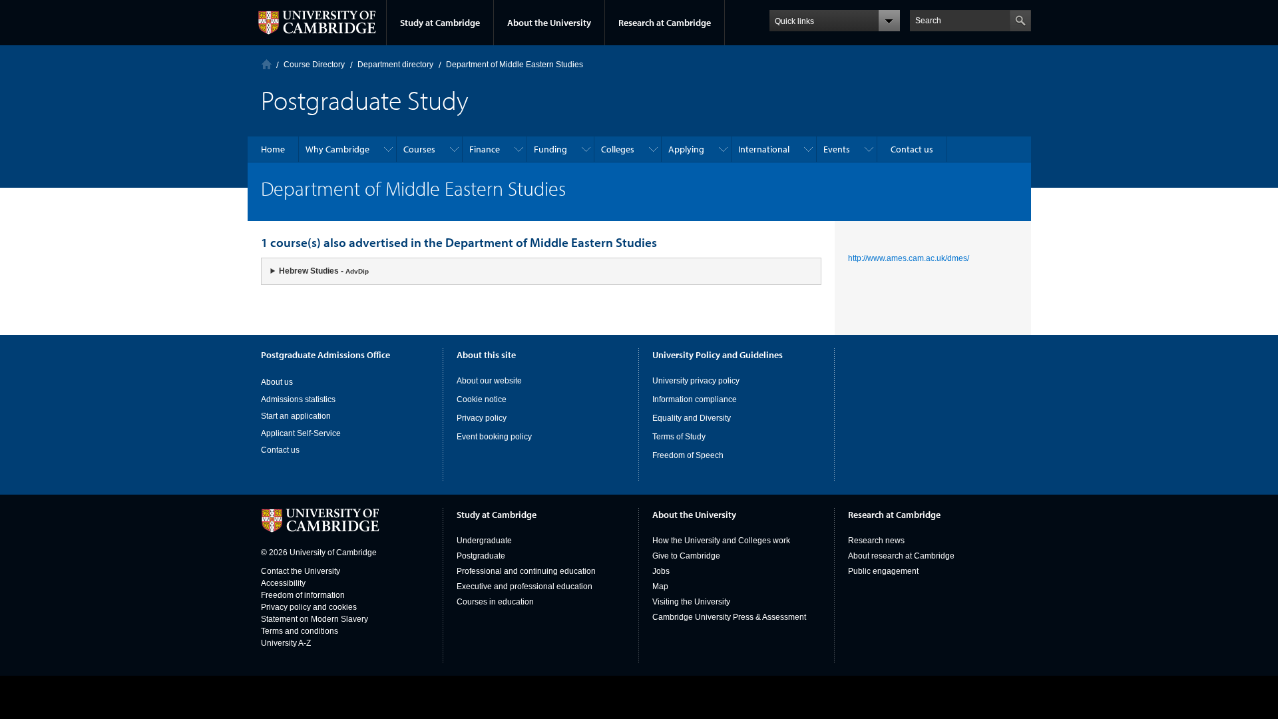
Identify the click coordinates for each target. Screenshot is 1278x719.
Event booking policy (494, 436)
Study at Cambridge (440, 23)
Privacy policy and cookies (309, 607)
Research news (876, 540)
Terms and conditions (299, 631)
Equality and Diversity (691, 418)
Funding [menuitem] (550, 149)
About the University (549, 23)
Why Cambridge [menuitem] (337, 149)
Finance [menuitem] (484, 149)
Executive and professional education (524, 586)
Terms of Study (679, 436)
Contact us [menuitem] (912, 149)
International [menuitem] (763, 149)
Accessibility (283, 583)
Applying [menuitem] (686, 149)
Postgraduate (481, 556)
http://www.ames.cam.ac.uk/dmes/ (908, 258)
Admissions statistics (298, 399)
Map (660, 586)
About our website (489, 380)
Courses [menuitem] (419, 149)
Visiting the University (691, 601)
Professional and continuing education (526, 571)
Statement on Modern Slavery (314, 619)
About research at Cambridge (901, 556)
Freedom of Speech (688, 455)
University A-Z (286, 643)
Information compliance (694, 399)
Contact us (280, 450)
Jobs (661, 571)
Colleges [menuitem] (617, 149)
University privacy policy (696, 380)
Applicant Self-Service (301, 433)
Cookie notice (482, 399)
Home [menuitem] (273, 149)
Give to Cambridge (686, 556)
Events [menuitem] (836, 149)
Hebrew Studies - (324, 271)
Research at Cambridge (664, 23)
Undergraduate (484, 540)
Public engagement (883, 571)
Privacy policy (482, 418)
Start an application (296, 416)
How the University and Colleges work (721, 540)
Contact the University (300, 571)
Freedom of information (303, 595)
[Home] (266, 64)
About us (277, 382)
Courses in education (495, 601)
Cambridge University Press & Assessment (729, 617)
